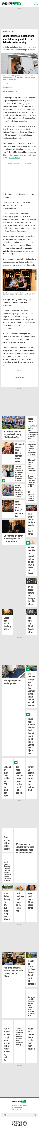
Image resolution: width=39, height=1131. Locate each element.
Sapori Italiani (14, 158)
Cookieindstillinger (17, 1107)
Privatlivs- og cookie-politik (19, 1105)
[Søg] (35, 1115)
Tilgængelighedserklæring (19, 1110)
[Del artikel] (7, 84)
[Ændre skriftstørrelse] (3, 84)
